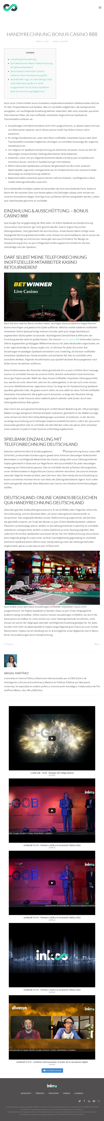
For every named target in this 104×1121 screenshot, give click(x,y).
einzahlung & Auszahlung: (23, 59)
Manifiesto (26, 1093)
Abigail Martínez (60, 41)
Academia (78, 1093)
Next (96, 644)
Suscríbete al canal (53, 1070)
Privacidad (54, 1093)
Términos (39, 1093)
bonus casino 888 (70, 339)
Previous (9, 644)
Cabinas (66, 1093)
